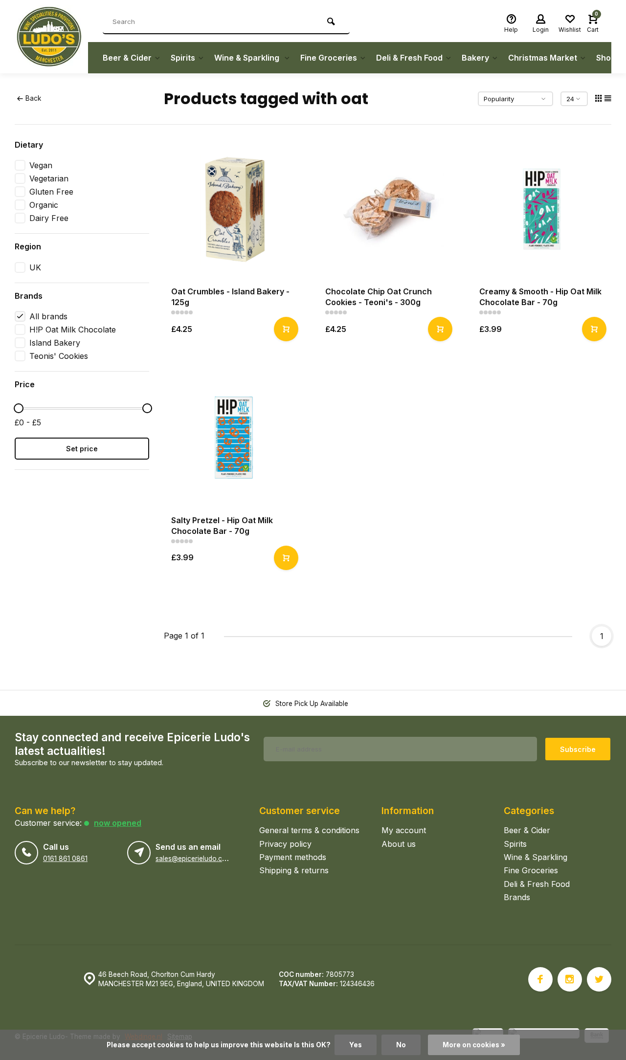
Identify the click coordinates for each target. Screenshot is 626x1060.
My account (403, 830)
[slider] (18, 408)
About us (398, 844)
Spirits (183, 58)
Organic (43, 205)
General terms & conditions (309, 830)
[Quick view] (286, 329)
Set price (82, 448)
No (401, 1045)
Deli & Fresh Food (409, 58)
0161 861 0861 (65, 858)
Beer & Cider (127, 58)
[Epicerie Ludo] (51, 36)
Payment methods (292, 857)
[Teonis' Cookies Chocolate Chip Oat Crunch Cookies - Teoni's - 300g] (387, 209)
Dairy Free (48, 218)
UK (35, 267)
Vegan (40, 165)
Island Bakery (54, 343)
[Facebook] (540, 979)
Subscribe (578, 749)
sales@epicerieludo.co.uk (195, 858)
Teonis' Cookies (58, 356)
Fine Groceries (328, 58)
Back (33, 98)
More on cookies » (474, 1045)
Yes (355, 1045)
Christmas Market (542, 58)
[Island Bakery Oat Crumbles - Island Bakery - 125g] (233, 209)
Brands (517, 897)
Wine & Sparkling (247, 58)
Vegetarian (48, 178)
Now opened (117, 823)
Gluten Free (51, 192)
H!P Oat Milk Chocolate (72, 329)
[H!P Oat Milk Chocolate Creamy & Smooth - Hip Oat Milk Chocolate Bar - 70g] (541, 209)
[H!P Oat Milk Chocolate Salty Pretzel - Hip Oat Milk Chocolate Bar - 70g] (233, 438)
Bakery (475, 58)
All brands (48, 316)
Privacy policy (285, 844)
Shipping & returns (294, 870)
